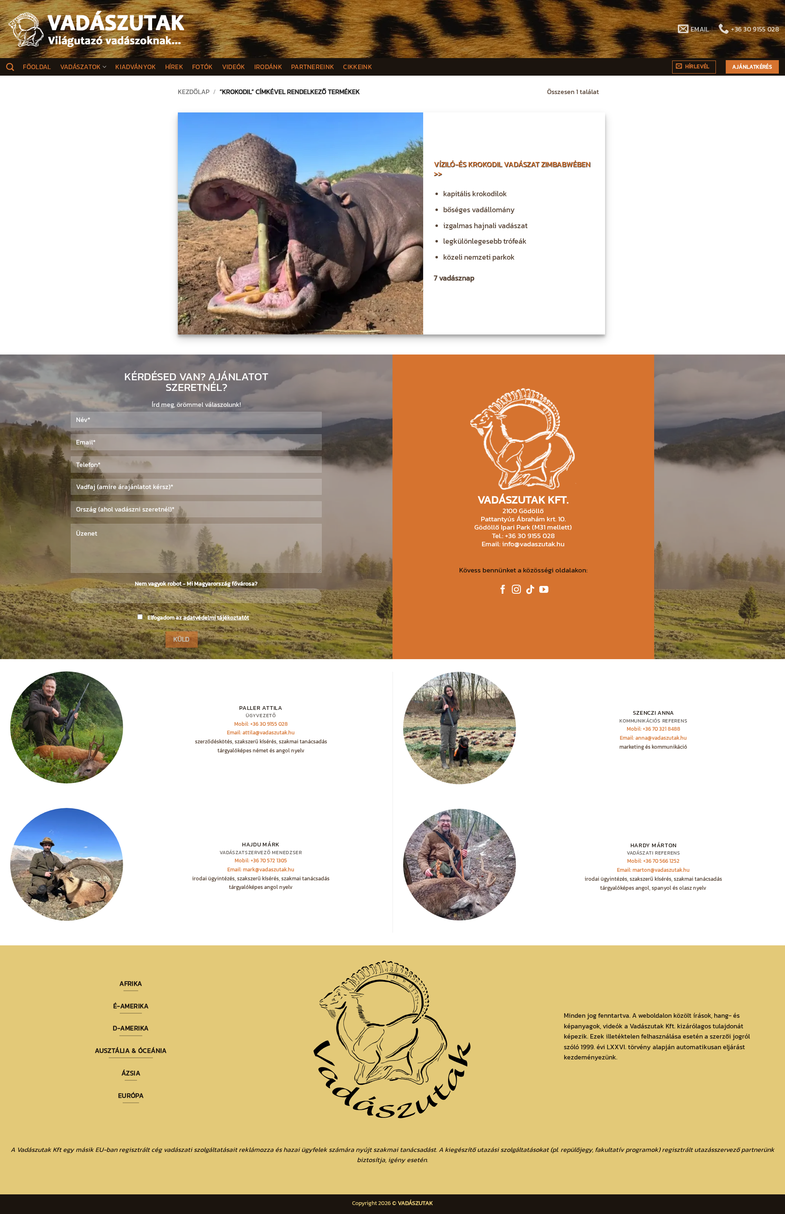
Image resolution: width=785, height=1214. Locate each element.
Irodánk (268, 67)
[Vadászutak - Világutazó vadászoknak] (96, 29)
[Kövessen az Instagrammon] (516, 590)
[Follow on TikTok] (530, 590)
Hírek (174, 67)
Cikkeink (357, 67)
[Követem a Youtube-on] (543, 590)
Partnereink (312, 67)
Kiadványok (135, 67)
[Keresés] (10, 67)
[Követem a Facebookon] (502, 590)
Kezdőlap (193, 91)
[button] (694, 67)
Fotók (202, 67)
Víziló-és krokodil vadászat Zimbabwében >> (512, 169)
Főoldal (37, 67)
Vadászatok (80, 67)
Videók (233, 67)
